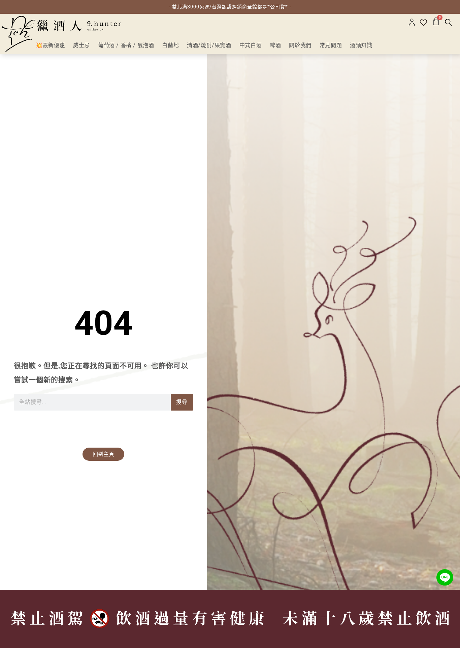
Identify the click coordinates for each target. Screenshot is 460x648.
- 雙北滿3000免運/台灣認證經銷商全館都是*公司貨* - (230, 6)
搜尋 (182, 402)
